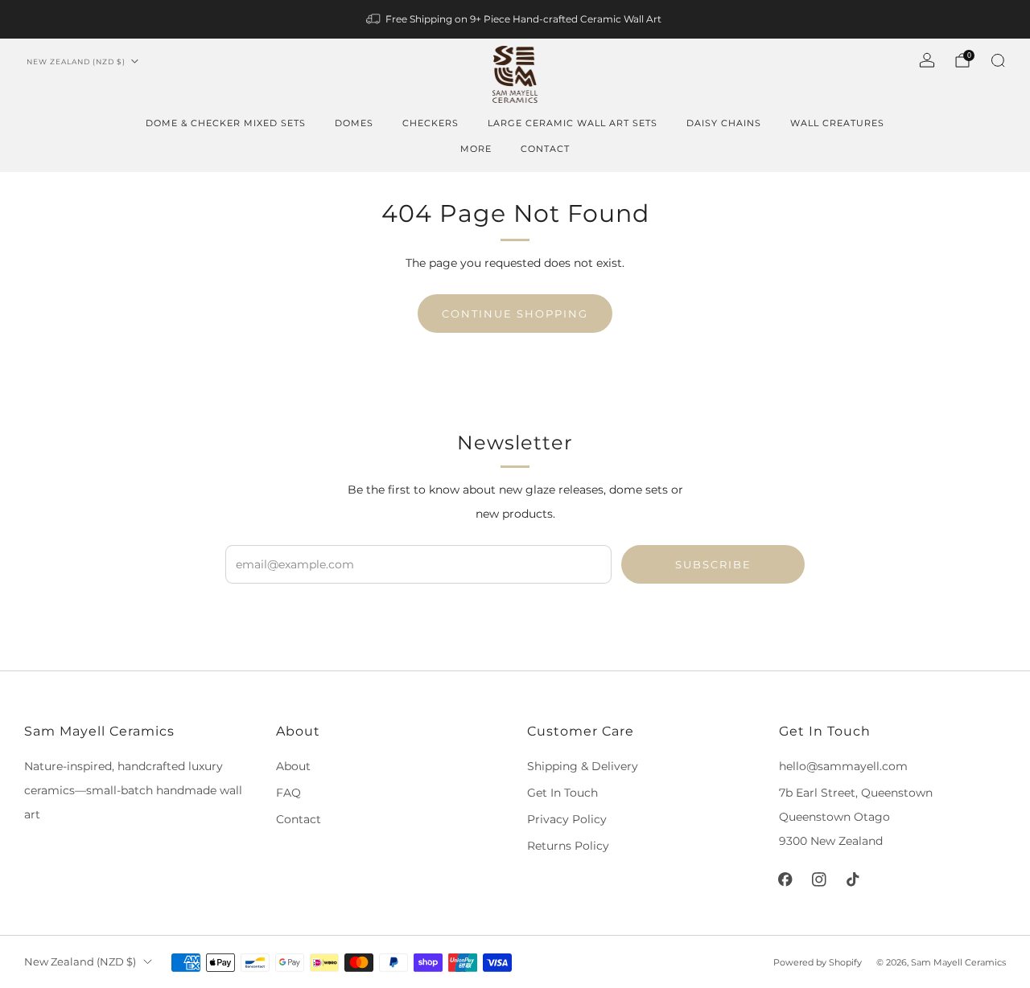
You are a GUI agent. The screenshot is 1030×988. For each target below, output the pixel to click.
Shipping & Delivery (582, 766)
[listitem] (515, 19)
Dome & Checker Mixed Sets (226, 123)
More (476, 148)
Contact (545, 148)
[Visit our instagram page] (819, 879)
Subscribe (713, 564)
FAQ (288, 792)
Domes (354, 123)
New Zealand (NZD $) (76, 61)
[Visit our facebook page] (785, 879)
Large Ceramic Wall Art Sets (572, 123)
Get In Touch (562, 792)
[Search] (998, 60)
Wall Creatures (837, 123)
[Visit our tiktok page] (853, 879)
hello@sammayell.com (843, 766)
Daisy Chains (723, 123)
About (293, 766)
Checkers (430, 123)
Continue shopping (515, 313)
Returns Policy (568, 845)
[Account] (927, 60)
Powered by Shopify (817, 962)
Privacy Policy (567, 819)
